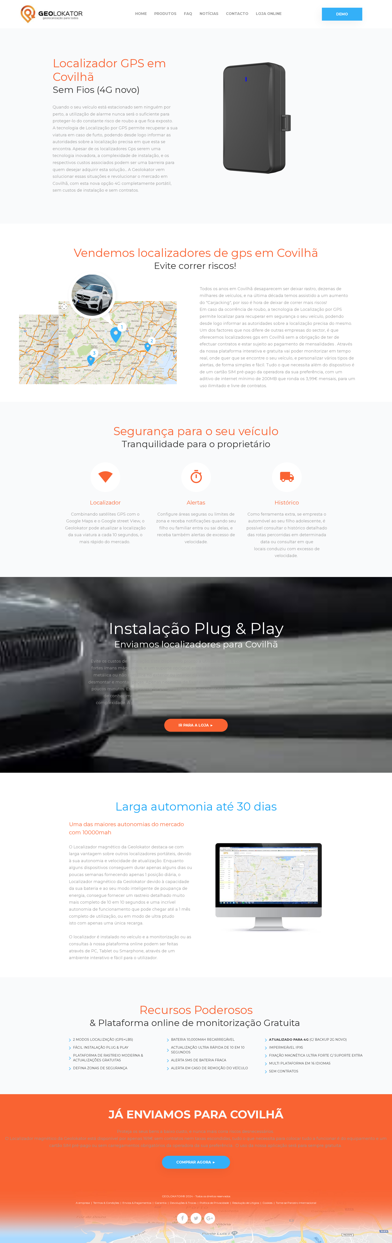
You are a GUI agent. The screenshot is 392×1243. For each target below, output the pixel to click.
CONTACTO (237, 14)
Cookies (267, 1202)
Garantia (161, 1202)
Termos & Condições (106, 1202)
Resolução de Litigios (245, 1202)
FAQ (188, 14)
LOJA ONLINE (269, 14)
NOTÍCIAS (209, 14)
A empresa (83, 1202)
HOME (141, 14)
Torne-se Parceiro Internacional (296, 1202)
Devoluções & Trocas (183, 1202)
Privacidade (221, 1202)
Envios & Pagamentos (136, 1202)
